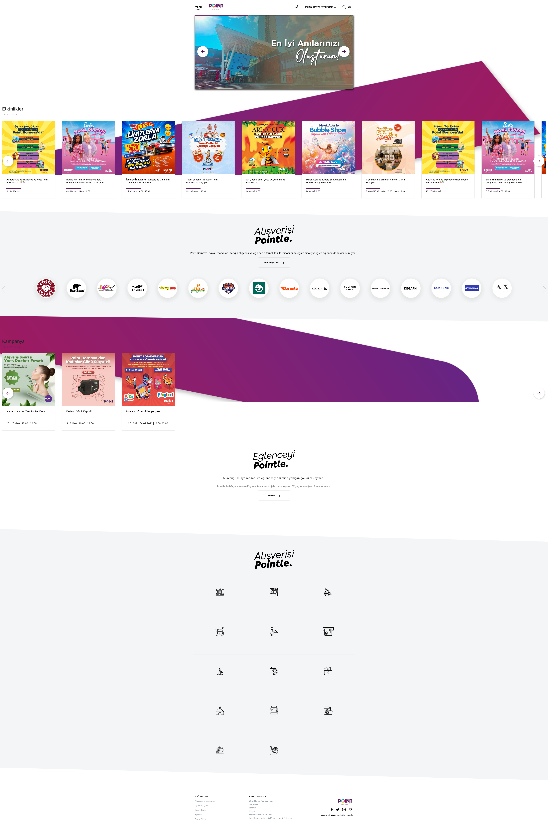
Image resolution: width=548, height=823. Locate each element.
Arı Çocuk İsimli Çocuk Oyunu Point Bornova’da (265, 181)
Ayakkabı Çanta (202, 805)
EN (349, 6)
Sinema (272, 495)
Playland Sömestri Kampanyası (143, 411)
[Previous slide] (345, 52)
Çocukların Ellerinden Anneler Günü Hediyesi (385, 181)
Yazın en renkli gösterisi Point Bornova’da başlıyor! (202, 181)
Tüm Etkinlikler (9, 114)
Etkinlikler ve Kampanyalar (261, 801)
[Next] (539, 161)
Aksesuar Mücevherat (204, 801)
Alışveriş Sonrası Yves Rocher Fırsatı (26, 411)
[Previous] (8, 161)
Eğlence (198, 814)
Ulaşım (252, 811)
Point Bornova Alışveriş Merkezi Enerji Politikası (270, 818)
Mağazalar (254, 804)
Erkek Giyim (200, 819)
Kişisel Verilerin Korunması (261, 814)
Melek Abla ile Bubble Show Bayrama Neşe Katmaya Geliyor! (326, 181)
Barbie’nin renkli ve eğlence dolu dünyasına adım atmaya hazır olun (85, 181)
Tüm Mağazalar (272, 262)
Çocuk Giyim (200, 810)
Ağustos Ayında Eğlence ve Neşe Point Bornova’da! (27, 181)
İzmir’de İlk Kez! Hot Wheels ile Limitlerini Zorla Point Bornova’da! (148, 181)
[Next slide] (203, 52)
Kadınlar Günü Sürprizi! (79, 411)
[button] (545, 289)
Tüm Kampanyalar (11, 346)
